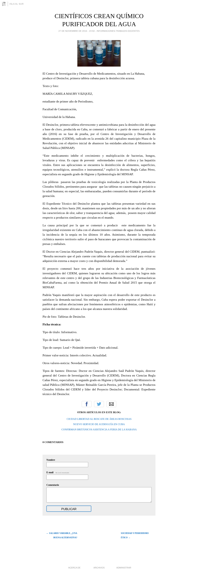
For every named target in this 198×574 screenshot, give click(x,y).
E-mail (57, 472)
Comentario (52, 485)
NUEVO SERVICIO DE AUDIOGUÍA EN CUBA (99, 424)
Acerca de (74, 567)
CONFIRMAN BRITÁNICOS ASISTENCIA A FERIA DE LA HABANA (99, 429)
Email (111, 404)
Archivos (99, 567)
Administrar (123, 567)
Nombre (50, 460)
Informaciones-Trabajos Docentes (118, 31)
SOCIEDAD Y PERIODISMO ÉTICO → (135, 535)
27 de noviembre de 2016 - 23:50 (76, 31)
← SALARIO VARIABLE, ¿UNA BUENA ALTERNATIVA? (61, 535)
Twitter (99, 404)
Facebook (87, 404)
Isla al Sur (16, 4)
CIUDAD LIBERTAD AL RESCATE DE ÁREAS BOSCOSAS (99, 419)
